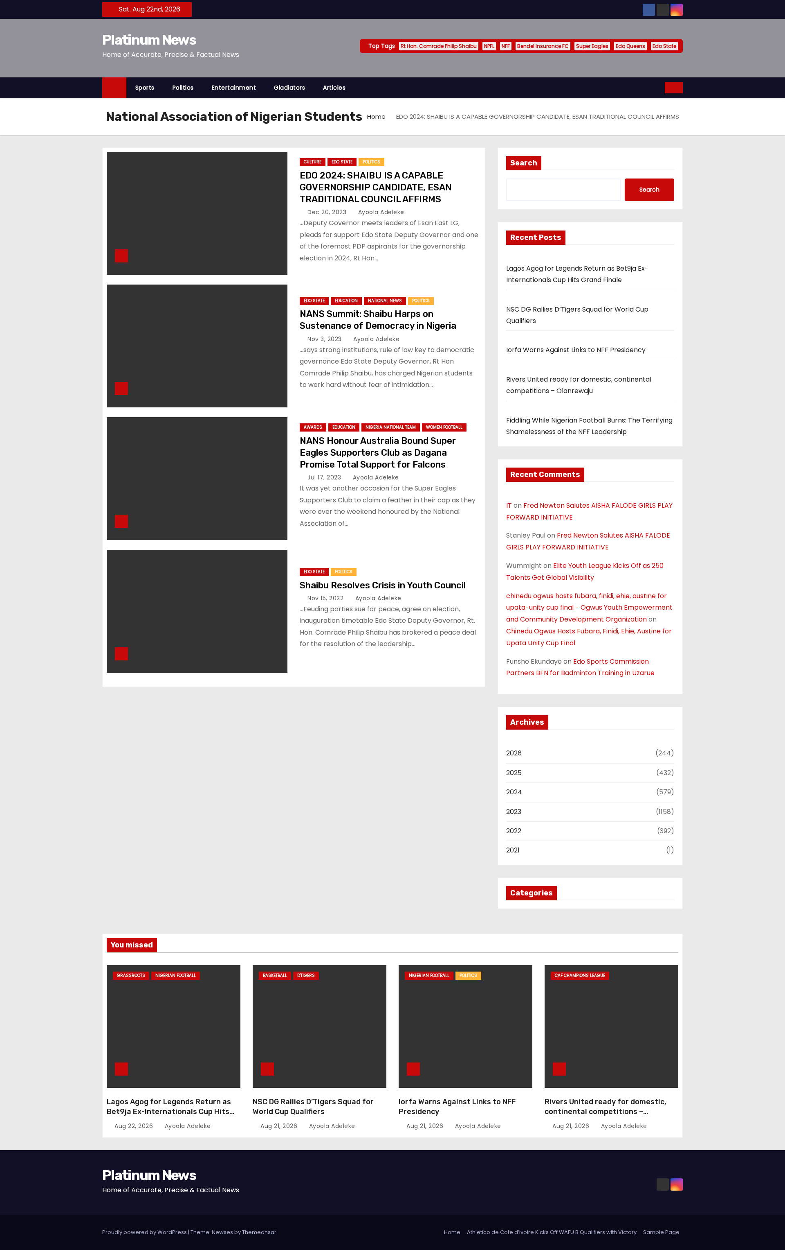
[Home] (114, 87)
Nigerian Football (175, 975)
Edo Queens (630, 46)
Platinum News (149, 40)
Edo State (664, 46)
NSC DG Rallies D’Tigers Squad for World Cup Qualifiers (313, 1106)
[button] (659, 87)
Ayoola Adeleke (380, 212)
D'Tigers (306, 975)
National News (385, 301)
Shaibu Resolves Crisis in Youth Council (383, 585)
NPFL (489, 46)
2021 (513, 850)
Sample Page (661, 1232)
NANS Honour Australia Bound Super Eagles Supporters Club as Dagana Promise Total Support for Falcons (378, 452)
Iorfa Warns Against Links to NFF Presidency (576, 350)
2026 (514, 753)
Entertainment (234, 88)
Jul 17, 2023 (325, 477)
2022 (513, 831)
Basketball (275, 975)
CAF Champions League (580, 975)
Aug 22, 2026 (134, 1126)
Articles (334, 88)
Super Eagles (592, 46)
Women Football (444, 427)
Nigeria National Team (391, 427)
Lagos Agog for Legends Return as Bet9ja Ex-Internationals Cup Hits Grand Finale (169, 1111)
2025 (514, 773)
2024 (514, 792)
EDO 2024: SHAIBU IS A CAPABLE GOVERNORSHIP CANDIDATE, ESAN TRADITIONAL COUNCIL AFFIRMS (376, 187)
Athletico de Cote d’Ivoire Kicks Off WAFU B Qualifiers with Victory (552, 1232)
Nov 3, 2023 (325, 339)
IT (509, 505)
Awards (313, 427)
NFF (506, 46)
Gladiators (289, 88)
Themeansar (259, 1232)
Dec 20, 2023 (327, 212)
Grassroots (131, 975)
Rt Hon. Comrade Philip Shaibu (439, 46)
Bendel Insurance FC (543, 46)
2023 (513, 811)
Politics (183, 88)
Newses (222, 1232)
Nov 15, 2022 (326, 598)
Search (523, 162)
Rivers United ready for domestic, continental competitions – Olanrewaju (605, 1111)
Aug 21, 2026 (279, 1126)
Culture (312, 162)
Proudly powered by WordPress (145, 1232)
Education (346, 301)
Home (376, 116)
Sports (145, 88)
